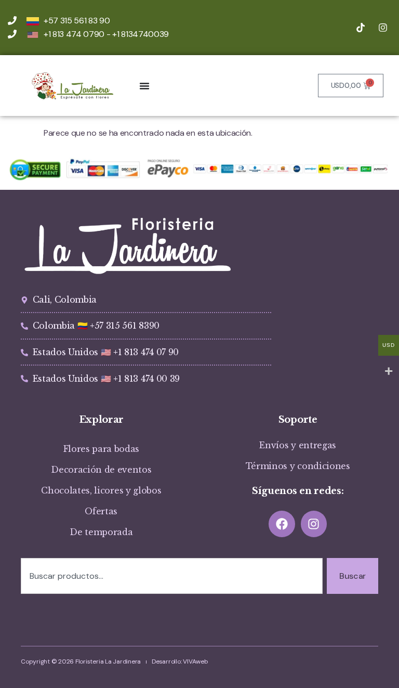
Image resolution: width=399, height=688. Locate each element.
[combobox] (172, 576)
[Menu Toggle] (144, 86)
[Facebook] (282, 524)
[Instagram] (314, 524)
